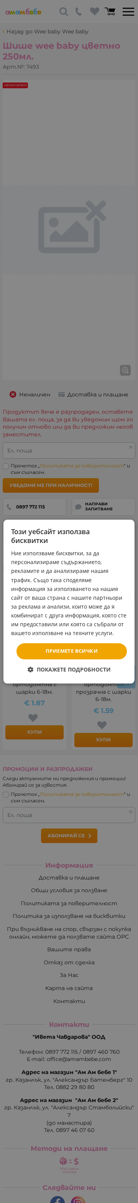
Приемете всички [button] (72, 651)
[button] (69, 669)
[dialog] (69, 601)
